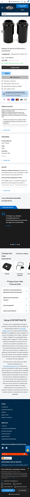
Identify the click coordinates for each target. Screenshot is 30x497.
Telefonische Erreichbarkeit (9, 439)
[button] (15, 494)
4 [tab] (16, 244)
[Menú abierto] (2, 7)
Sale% (22, 10)
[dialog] (15, 482)
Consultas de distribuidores (9, 428)
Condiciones (5, 407)
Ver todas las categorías (22, 253)
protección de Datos (7, 409)
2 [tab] (12, 244)
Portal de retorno (6, 434)
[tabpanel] (15, 219)
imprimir (4, 412)
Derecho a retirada (7, 417)
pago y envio (5, 415)
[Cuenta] (24, 1)
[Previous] (2, 31)
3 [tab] (13, 244)
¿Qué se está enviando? (9, 311)
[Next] (27, 31)
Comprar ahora (15, 67)
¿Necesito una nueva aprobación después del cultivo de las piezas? (12, 291)
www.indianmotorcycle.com (11, 366)
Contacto (4, 426)
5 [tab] (17, 244)
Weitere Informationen (13, 477)
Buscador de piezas (7, 431)
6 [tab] (19, 244)
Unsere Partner (5, 436)
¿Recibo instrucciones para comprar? (10, 299)
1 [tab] (10, 244)
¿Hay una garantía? (8, 305)
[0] (27, 1)
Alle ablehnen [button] (22, 490)
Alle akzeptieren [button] (8, 490)
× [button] (28, 468)
